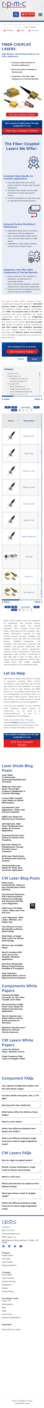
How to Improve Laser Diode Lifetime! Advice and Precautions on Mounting (12, 1019)
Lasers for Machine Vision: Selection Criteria (13, 1050)
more (37, 399)
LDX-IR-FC (29, 576)
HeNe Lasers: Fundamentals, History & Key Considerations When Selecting (14, 886)
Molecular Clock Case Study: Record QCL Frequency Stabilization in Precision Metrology (13, 790)
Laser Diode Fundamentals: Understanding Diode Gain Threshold (14, 778)
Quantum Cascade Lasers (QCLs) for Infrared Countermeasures (13, 1029)
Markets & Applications (11, 1317)
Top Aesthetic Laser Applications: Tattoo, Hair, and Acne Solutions (13, 809)
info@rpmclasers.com (12, 713)
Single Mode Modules (20, 389)
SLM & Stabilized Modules (21, 392)
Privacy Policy (7, 1291)
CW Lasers (13, 384)
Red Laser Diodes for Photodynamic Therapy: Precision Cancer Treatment (13, 848)
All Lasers (12, 373)
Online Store (20, 720)
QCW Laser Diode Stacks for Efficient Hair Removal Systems (13, 858)
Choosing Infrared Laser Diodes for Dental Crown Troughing (13, 837)
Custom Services (9, 1281)
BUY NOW (29, 14)
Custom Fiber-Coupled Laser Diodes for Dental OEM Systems (12, 800)
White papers (7, 1304)
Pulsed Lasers (14, 376)
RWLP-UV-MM (29, 471)
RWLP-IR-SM (29, 520)
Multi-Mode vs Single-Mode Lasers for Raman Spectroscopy (13, 938)
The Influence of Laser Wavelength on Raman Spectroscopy (12, 929)
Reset (34, 359)
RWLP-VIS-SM (28, 504)
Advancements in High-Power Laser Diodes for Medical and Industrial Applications (13, 1007)
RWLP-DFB (28, 454)
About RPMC (7, 1275)
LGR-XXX (28, 557)
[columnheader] (11, 421)
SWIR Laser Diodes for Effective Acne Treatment (13, 818)
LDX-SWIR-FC (28, 592)
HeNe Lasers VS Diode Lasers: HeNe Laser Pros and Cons (13, 910)
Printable (9, 30)
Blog (4, 1307)
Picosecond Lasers (18, 381)
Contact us (6, 1227)
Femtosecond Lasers (19, 379)
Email (22, 30)
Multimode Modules (18, 394)
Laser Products (8, 1278)
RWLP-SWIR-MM (29, 537)
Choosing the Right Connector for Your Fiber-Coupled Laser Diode (13, 997)
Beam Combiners (17, 386)
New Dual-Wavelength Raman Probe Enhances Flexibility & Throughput (13, 966)
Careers (5, 1288)
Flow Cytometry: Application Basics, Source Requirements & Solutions (14, 975)
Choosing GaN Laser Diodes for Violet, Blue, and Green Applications (12, 867)
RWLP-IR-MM (29, 436)
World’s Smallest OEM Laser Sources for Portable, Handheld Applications (12, 955)
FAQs (4, 1311)
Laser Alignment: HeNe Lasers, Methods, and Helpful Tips (12, 919)
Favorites (35, 30)
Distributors (7, 1285)
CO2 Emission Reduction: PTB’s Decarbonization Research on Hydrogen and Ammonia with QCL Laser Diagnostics (13, 898)
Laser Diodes (7, 1262)
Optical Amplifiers (9, 1265)
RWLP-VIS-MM (29, 487)
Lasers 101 (6, 1301)
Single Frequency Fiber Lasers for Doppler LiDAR (13, 1057)
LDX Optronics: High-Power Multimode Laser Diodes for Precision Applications (13, 827)
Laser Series (7, 1314)
